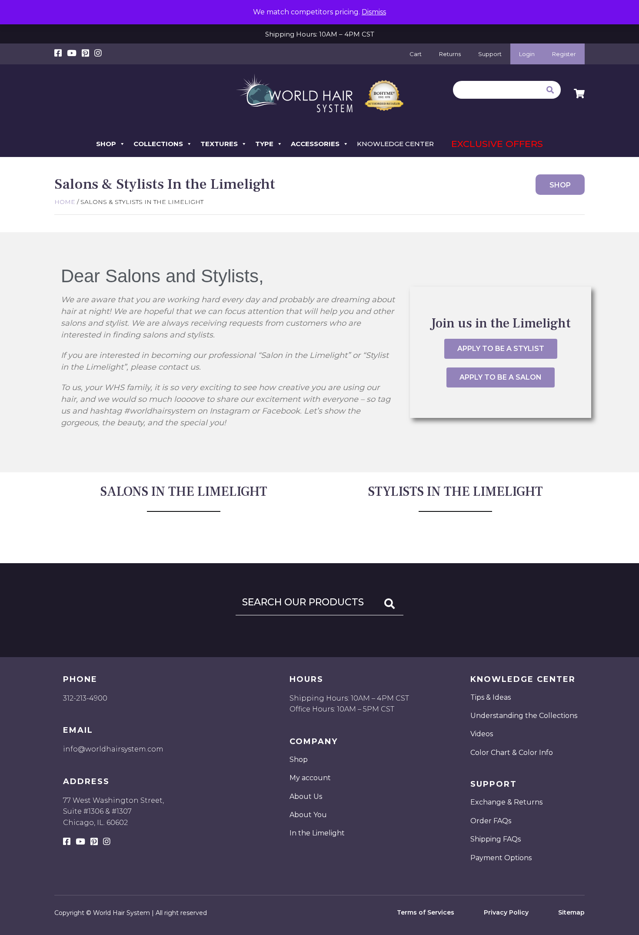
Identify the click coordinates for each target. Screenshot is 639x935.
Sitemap (571, 912)
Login (527, 53)
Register (564, 53)
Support (490, 53)
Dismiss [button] (374, 12)
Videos (481, 734)
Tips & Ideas (490, 697)
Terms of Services (425, 912)
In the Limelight (317, 833)
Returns (450, 53)
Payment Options (501, 858)
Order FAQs (490, 821)
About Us (306, 796)
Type (264, 144)
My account (310, 778)
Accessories (315, 144)
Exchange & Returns (506, 802)
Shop (106, 144)
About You (308, 815)
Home (64, 202)
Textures (219, 144)
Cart (415, 53)
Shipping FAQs (495, 839)
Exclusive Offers (497, 143)
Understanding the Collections (523, 715)
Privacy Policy (506, 912)
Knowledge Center (395, 144)
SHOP (560, 185)
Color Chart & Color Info (511, 752)
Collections (158, 144)
